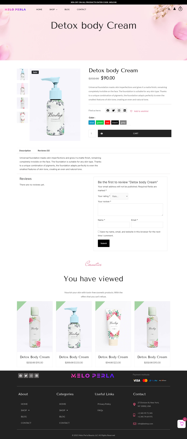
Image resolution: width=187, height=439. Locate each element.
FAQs (100, 410)
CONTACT (81, 9)
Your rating (104, 196)
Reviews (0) (44, 150)
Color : (92, 117)
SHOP (52, 9)
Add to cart (37, 329)
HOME (39, 9)
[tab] (25, 150)
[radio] (92, 122)
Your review (104, 201)
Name (101, 220)
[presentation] (56, 9)
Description (25, 150)
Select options (76, 329)
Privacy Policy (104, 404)
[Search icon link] (169, 9)
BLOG (67, 9)
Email (134, 220)
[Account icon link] (174, 9)
